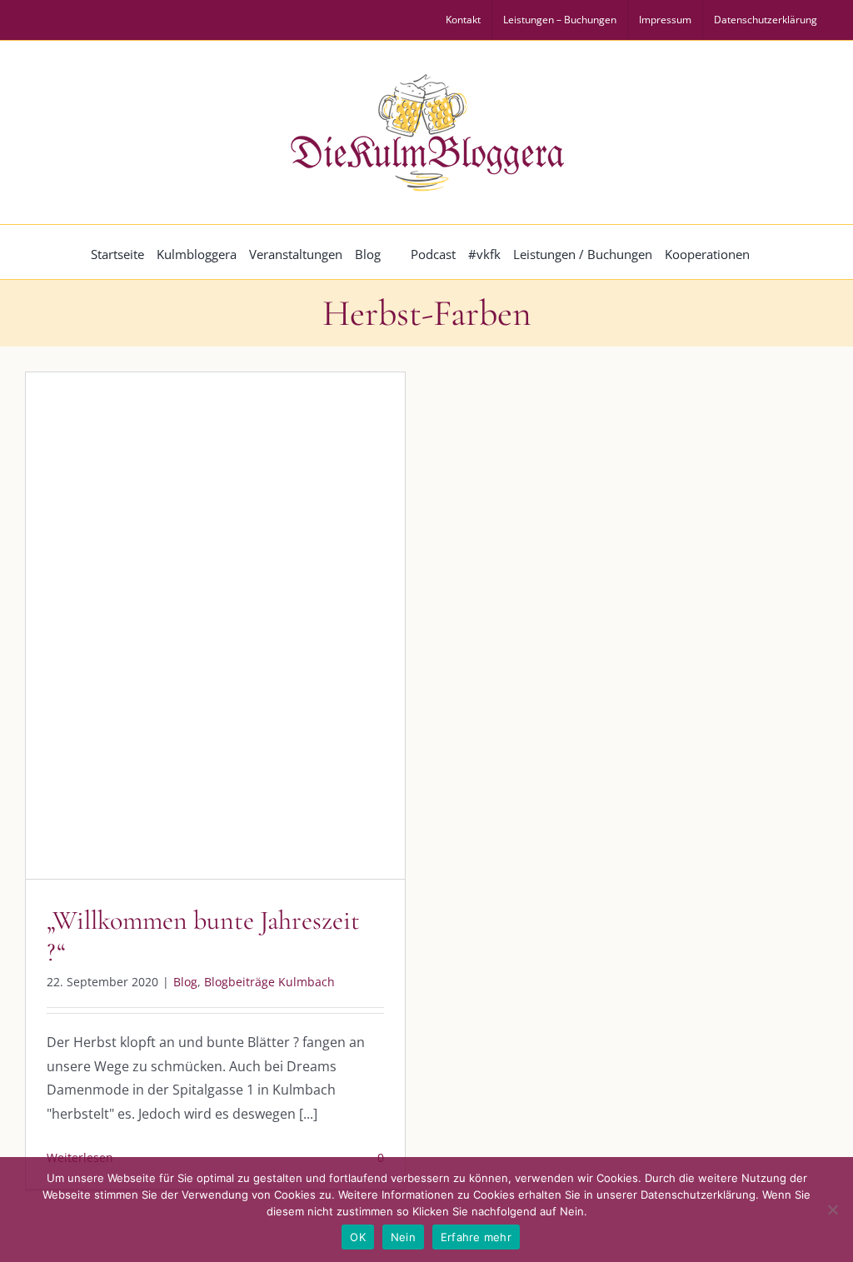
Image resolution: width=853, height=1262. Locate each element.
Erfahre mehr (476, 1237)
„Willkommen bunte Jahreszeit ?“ (203, 936)
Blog (147, 646)
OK (358, 1237)
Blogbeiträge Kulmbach (231, 646)
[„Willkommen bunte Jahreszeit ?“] (215, 625)
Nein (403, 1237)
